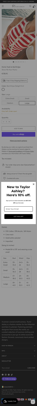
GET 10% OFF (18, 216)
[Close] (33, 184)
